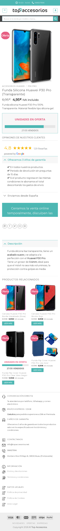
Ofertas (31, 523)
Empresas (42, 523)
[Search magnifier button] (55, 18)
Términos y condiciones (17, 477)
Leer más (8, 323)
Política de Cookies (16, 498)
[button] (4, 10)
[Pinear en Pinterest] (24, 226)
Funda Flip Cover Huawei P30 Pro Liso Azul (43, 361)
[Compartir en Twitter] (14, 226)
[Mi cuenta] (55, 10)
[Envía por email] (19, 226)
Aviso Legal (12, 504)
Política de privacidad (17, 492)
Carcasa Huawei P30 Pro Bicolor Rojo (43, 315)
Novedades (18, 523)
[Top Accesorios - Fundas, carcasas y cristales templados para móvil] (30, 10)
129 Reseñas (40, 148)
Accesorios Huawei (13, 86)
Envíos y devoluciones (17, 471)
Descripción (15, 243)
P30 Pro (32, 86)
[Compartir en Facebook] (9, 226)
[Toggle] (5, 160)
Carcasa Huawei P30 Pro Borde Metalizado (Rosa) (14, 315)
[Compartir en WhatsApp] (4, 226)
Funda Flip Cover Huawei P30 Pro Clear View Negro (14, 374)
